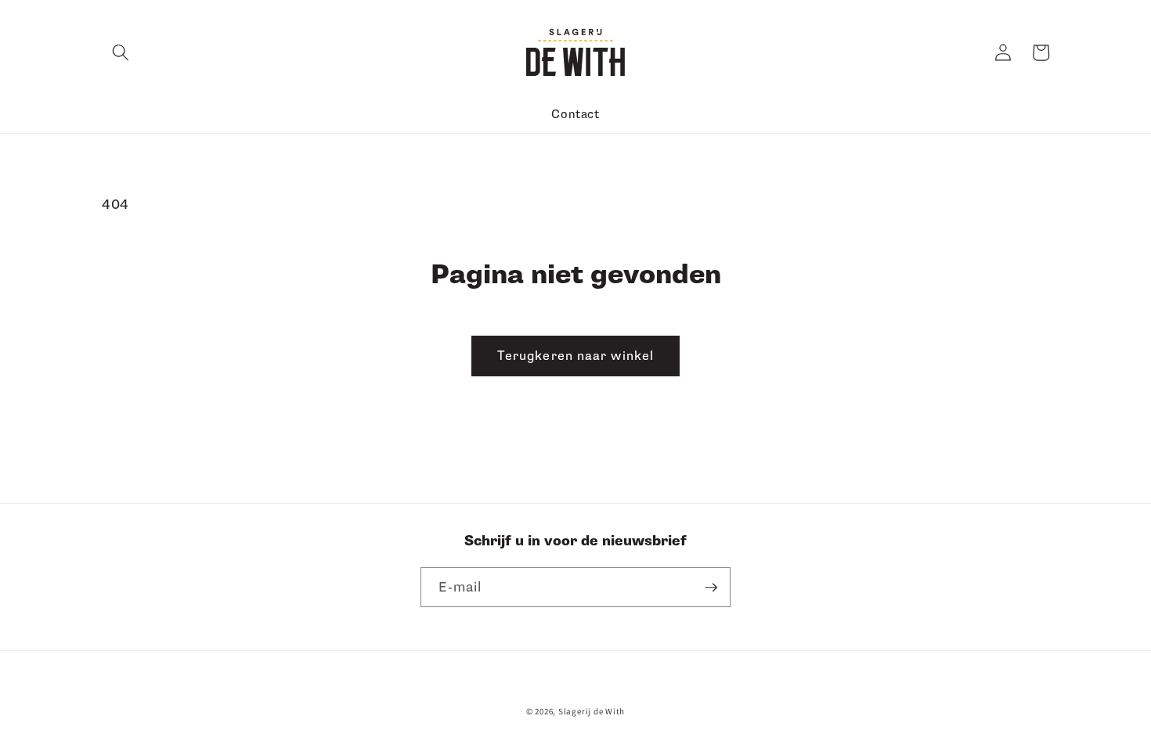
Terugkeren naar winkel (575, 355)
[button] (120, 52)
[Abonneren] (711, 587)
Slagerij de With (591, 711)
